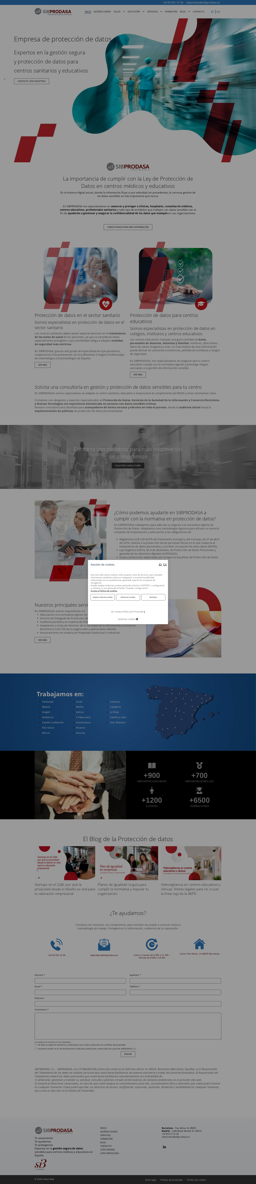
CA (165, 564)
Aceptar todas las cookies (103, 597)
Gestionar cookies (128, 597)
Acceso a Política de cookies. (104, 590)
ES (160, 564)
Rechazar (153, 597)
